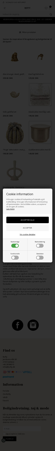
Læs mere (10, 209)
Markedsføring (40, 242)
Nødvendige (15, 242)
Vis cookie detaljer (27, 234)
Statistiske (39, 254)
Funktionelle (15, 254)
